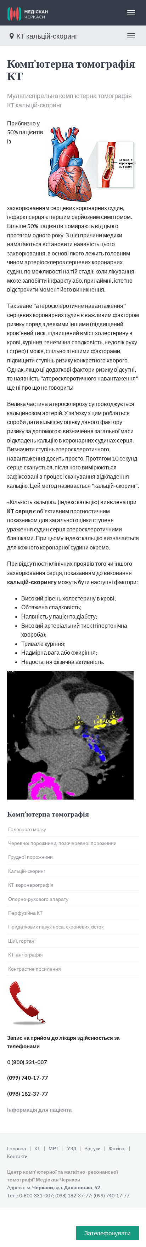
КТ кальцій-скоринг (47, 36)
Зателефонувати (107, 1233)
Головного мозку (27, 829)
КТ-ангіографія (25, 955)
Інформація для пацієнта (39, 1109)
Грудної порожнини (30, 857)
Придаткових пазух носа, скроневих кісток (55, 927)
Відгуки (92, 1148)
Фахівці (117, 1148)
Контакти (17, 1156)
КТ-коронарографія (31, 885)
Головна (16, 1148)
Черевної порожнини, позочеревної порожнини (62, 843)
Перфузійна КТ (25, 913)
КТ (37, 1148)
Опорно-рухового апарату (38, 899)
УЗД (71, 1148)
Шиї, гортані (21, 941)
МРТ (54, 1148)
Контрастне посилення (34, 969)
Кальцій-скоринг (26, 871)
